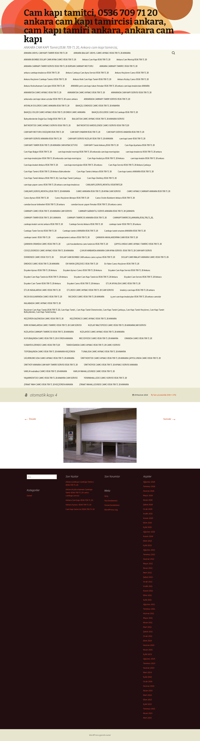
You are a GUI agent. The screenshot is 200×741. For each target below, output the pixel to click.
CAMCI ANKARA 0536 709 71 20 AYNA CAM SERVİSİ (98, 191)
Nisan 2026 (147, 500)
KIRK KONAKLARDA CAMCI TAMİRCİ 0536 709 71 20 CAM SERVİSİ (53, 325)
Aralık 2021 (148, 586)
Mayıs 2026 (148, 495)
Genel (29, 495)
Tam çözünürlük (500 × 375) (164, 395)
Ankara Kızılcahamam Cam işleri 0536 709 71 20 (44, 85)
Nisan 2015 (147, 713)
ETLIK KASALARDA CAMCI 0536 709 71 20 (42, 290)
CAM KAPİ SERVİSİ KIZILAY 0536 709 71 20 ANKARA (90, 138)
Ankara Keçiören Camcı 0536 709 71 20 (132, 72)
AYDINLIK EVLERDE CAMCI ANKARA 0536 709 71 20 (46, 105)
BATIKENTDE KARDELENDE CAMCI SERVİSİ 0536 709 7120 (103, 125)
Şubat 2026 (148, 504)
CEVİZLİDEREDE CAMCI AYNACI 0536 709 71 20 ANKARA (49, 250)
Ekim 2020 (147, 640)
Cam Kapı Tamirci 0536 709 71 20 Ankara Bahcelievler (47, 171)
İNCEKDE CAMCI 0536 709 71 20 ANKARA (86, 296)
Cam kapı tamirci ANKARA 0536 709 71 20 (136, 171)
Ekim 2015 (147, 699)
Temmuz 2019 (149, 663)
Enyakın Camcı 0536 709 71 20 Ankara (83, 283)
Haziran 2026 (148, 491)
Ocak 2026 (147, 509)
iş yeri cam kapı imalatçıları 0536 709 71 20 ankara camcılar (136, 296)
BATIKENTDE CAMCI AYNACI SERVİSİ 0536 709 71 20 (47, 125)
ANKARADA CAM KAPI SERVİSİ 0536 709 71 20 (131, 92)
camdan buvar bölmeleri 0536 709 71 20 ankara (44, 204)
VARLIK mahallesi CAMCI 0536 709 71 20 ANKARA (45, 371)
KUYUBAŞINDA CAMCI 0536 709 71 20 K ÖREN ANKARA (48, 338)
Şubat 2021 (148, 631)
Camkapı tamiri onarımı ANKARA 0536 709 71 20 (125, 230)
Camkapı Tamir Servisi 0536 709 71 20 (40, 230)
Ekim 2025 (147, 522)
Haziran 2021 (148, 613)
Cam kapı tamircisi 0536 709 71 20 (80, 509)
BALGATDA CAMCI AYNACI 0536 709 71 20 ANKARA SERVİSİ (98, 118)
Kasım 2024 (148, 536)
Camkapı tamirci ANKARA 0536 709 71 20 (80, 230)
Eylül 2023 (147, 545)
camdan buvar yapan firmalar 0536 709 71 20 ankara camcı (96, 204)
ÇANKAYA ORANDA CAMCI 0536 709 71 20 (42, 244)
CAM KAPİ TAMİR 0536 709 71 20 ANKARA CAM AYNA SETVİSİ (51, 145)
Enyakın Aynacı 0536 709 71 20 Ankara (40, 270)
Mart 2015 (147, 717)
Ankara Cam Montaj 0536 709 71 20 (132, 59)
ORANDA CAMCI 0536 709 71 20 (138, 338)
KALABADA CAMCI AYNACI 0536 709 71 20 (42, 303)
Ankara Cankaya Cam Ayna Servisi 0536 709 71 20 (87, 72)
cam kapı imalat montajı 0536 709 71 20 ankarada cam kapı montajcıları (88, 151)
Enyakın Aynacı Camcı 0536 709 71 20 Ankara (82, 270)
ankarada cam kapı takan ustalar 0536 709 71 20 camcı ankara (51, 99)
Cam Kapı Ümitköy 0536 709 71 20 (102, 178)
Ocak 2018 (147, 681)
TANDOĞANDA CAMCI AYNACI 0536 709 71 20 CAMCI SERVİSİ (93, 344)
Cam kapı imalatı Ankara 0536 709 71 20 (41, 164)
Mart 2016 (147, 695)
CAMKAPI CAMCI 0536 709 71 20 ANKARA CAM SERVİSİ (48, 211)
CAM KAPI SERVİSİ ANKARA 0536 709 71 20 (42, 138)
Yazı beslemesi (110, 500)
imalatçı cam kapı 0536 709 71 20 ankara (137, 290)
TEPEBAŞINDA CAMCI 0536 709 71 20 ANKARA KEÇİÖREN (49, 351)
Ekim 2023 (147, 540)
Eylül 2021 (147, 599)
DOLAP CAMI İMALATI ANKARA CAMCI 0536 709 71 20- (145, 257)
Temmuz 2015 (149, 708)
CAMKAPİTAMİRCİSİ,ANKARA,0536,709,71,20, (133, 217)
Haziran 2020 (148, 645)
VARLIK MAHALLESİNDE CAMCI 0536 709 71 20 (94, 371)
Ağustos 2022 (149, 550)
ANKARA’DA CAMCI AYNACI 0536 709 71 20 (42, 92)
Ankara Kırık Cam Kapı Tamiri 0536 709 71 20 (92, 79)
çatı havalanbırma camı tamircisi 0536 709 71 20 (87, 244)
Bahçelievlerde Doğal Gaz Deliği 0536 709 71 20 (45, 118)
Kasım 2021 (148, 590)
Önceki (30, 418)
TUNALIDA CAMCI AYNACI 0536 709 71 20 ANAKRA (103, 351)
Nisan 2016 (147, 690)
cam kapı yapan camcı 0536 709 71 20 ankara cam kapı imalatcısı (52, 184)
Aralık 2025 (148, 513)
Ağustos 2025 (149, 531)
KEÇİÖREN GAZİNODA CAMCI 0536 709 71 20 (43, 318)
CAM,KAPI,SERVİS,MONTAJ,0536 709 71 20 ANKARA (47, 191)
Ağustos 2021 (149, 604)
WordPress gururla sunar (100, 735)
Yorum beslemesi (111, 505)
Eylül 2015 (147, 704)
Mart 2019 (147, 672)
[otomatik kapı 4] (100, 435)
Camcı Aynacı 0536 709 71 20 (36, 197)
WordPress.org (111, 509)
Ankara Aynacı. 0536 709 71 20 (78, 504)
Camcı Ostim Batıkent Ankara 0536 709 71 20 (115, 197)
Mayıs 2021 (148, 618)
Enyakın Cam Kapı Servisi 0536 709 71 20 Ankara (129, 270)
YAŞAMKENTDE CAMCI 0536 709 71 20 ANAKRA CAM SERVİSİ (51, 377)
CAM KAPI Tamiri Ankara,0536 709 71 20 (101, 145)
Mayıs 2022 (148, 563)
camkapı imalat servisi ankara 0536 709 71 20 (43, 224)
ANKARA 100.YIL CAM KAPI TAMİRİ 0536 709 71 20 (45, 53)
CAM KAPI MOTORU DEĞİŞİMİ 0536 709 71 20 (44, 132)
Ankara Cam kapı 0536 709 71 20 (79, 500)
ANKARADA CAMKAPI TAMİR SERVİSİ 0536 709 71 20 (107, 99)
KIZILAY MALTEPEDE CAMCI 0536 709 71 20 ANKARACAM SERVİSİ (117, 325)
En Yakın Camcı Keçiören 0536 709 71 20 (121, 263)
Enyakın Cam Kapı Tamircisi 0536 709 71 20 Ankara (46, 276)
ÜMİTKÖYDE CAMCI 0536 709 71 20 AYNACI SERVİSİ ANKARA (111, 364)
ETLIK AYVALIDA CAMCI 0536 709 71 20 (123, 283)
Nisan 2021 (147, 622)
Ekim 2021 (147, 595)
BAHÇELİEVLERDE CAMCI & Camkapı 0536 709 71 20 (115, 112)
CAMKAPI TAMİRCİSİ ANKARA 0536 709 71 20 (87, 217)
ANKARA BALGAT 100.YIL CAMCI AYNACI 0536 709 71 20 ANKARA (102, 53)
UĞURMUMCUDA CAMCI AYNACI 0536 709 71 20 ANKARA (49, 358)
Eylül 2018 (147, 677)
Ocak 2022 (147, 581)
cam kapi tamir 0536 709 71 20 (132, 138)
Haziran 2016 (148, 686)
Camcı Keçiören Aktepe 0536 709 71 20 (72, 197)
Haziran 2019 (148, 668)
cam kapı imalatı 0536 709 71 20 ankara (147, 158)
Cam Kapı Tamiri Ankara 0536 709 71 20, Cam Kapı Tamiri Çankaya (52, 178)
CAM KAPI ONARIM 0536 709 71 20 (85, 132)
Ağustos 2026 (149, 481)
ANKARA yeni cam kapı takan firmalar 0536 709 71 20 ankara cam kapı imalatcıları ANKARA (110, 85)
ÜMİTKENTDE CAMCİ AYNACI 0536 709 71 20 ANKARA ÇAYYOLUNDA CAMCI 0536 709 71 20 (121, 358)
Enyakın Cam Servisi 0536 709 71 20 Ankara (142, 276)
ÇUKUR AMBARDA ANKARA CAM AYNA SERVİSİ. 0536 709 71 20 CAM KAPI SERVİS (116, 250)
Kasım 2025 (148, 518)
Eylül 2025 (147, 527)
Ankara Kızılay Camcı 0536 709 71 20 (133, 79)
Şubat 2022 (148, 577)
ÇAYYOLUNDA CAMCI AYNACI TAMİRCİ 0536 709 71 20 (138, 244)
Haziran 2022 (148, 559)
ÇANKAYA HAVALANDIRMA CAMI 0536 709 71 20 (117, 237)
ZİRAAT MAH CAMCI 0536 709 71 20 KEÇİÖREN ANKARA (48, 384)
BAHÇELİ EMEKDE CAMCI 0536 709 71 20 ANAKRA (98, 105)
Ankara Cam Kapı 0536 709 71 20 (96, 59)
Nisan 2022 (147, 568)
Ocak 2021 (147, 636)
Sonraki (169, 418)
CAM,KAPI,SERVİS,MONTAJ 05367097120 (104, 184)
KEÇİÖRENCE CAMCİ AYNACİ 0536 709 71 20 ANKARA (93, 318)
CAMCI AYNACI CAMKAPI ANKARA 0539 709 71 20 (148, 191)
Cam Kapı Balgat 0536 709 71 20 (38, 151)
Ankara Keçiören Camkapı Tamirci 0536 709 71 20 (45, 79)
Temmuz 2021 (149, 609)
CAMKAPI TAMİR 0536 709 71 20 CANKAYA (42, 217)
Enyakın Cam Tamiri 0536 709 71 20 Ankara (42, 283)
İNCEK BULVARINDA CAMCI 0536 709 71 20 (43, 296)
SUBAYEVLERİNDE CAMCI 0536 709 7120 (42, 344)
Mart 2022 (147, 572)
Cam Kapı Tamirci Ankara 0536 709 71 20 (94, 171)
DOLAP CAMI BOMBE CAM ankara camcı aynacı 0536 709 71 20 (87, 257)
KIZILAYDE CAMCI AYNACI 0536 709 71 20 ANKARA (102, 331)
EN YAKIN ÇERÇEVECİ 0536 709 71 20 (82, 263)
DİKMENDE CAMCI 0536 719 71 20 (39, 257)
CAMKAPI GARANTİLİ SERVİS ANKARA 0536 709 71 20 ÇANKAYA (106, 211)
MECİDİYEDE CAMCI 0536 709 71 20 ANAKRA (98, 338)
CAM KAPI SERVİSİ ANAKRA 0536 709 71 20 (125, 132)
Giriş (106, 496)
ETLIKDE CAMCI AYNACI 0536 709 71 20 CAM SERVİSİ (90, 290)
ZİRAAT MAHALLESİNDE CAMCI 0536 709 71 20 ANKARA (104, 384)
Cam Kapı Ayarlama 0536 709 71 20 (140, 145)
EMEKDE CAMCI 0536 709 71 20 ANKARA (41, 263)
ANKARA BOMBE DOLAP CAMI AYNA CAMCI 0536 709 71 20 (50, 59)
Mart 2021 (147, 627)
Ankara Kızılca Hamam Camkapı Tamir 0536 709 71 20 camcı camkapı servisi (79, 492)
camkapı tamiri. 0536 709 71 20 (37, 237)
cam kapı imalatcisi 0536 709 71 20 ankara (144, 151)
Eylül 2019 (147, 654)
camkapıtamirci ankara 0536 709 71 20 (73, 237)
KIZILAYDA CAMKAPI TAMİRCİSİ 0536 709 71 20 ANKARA (49, 331)
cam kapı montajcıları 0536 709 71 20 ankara (83, 164)
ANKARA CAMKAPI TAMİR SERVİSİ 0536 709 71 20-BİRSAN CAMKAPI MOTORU (58, 66)
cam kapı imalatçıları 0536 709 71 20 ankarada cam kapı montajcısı (52, 158)
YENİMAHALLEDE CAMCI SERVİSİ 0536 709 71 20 (105, 377)
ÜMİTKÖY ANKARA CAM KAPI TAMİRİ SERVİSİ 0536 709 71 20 (51, 364)
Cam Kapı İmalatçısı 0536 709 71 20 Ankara (105, 158)
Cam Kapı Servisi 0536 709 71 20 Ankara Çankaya (129, 164)
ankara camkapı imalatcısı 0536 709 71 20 (41, 72)
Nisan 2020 (147, 649)
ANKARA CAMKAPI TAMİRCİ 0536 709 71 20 (118, 66)
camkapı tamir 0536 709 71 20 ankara (125, 224)
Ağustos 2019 (149, 658)
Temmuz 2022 (149, 554)
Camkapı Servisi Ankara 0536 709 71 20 (86, 224)
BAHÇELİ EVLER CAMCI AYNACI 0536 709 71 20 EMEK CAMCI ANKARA (54, 112)
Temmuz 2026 (149, 486)
